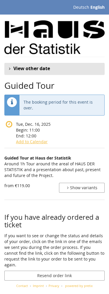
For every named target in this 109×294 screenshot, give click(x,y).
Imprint (38, 286)
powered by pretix (79, 286)
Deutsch (81, 7)
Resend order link (54, 275)
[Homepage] (54, 37)
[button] (54, 68)
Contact (22, 286)
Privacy (54, 286)
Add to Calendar (32, 141)
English (97, 7)
